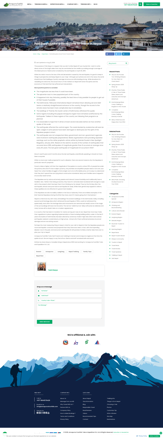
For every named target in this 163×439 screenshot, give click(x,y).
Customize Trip (112, 410)
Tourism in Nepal (117, 242)
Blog (95, 4)
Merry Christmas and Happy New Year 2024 (118, 121)
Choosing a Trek (112, 404)
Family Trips (87, 251)
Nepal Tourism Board (118, 236)
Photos (109, 407)
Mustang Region (117, 229)
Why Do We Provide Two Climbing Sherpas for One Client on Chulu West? (119, 78)
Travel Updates (116, 252)
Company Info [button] (72, 4)
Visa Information (88, 401)
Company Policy (65, 410)
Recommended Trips (89, 416)
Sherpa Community (118, 239)
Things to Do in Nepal (113, 401)
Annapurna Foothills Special (118, 198)
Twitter (119, 54)
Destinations (111, 419)
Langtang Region (117, 217)
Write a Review (111, 413)
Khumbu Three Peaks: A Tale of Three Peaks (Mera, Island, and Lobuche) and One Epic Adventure (119, 94)
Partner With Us (65, 407)
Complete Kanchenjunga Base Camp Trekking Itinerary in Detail (118, 113)
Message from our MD (67, 401)
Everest (38, 251)
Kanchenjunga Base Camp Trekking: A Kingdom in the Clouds (119, 104)
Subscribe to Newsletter (121, 432)
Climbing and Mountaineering (116, 206)
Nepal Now (39, 256)
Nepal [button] (29, 4)
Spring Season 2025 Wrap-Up (118, 86)
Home (34, 54)
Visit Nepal (115, 258)
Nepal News (45, 54)
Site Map (109, 416)
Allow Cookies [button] (154, 436)
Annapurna (49, 251)
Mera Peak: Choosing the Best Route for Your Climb (118, 182)
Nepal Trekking (74, 251)
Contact (85, 419)
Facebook (110, 54)
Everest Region (116, 214)
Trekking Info (111, 398)
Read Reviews (87, 410)
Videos (85, 413)
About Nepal (87, 398)
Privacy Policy (64, 419)
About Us (63, 398)
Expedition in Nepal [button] (57, 4)
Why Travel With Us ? (66, 404)
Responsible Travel (89, 407)
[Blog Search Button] (126, 63)
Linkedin (127, 54)
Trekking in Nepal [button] (41, 4)
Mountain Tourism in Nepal (118, 225)
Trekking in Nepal (117, 255)
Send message (45, 322)
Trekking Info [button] (85, 4)
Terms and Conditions (67, 416)
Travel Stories (116, 249)
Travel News (115, 245)
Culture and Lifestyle (118, 211)
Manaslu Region (116, 220)
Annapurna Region (117, 202)
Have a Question (151, 4)
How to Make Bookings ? (67, 413)
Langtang (61, 251)
